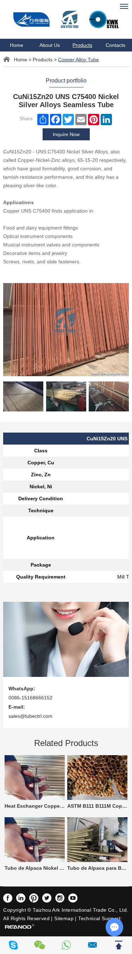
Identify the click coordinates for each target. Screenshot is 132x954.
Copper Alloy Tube (78, 59)
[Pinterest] (93, 119)
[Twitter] (68, 119)
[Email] (81, 119)
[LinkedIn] (106, 119)
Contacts (115, 45)
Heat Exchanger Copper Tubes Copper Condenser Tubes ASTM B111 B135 (35, 806)
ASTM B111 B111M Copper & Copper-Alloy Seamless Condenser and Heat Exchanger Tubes (97, 806)
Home (16, 45)
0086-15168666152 (30, 698)
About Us (49, 45)
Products (82, 45)
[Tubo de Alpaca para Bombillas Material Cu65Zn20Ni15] (97, 839)
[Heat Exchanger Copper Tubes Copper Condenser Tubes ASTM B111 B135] (35, 777)
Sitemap (64, 918)
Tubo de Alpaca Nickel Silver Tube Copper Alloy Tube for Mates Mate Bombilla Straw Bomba (35, 868)
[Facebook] (55, 119)
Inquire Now (66, 134)
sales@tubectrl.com (30, 716)
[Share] (43, 119)
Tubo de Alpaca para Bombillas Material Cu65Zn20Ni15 (97, 868)
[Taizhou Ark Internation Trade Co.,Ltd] (66, 19)
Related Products (66, 743)
